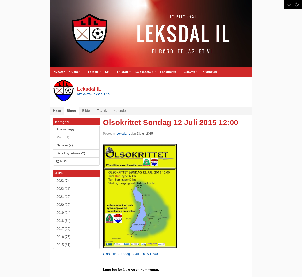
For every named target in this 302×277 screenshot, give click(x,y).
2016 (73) (63, 237)
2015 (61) (63, 245)
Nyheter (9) (64, 145)
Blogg (71, 110)
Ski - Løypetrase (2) (70, 153)
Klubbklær (210, 71)
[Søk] (289, 4)
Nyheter (59, 71)
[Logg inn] (296, 4)
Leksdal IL (123, 133)
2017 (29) (63, 229)
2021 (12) (63, 196)
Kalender (120, 110)
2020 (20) (63, 204)
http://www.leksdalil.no (93, 94)
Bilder (86, 110)
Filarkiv (102, 110)
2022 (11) (63, 188)
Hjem (57, 110)
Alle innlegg (65, 129)
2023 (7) (62, 180)
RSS (63, 161)
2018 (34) (63, 221)
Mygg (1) (62, 137)
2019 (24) (63, 212)
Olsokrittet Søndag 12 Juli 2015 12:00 (170, 122)
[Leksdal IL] (151, 33)
